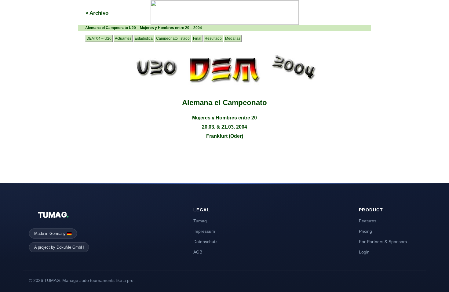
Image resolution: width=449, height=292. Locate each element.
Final (197, 38)
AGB (197, 252)
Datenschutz (205, 241)
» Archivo (97, 13)
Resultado (213, 38)
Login (364, 252)
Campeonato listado (173, 38)
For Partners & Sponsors (383, 241)
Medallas (232, 38)
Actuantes (123, 38)
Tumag (200, 220)
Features (367, 220)
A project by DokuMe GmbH (59, 247)
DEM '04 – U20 (98, 38)
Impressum (204, 231)
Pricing (365, 231)
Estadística (144, 38)
